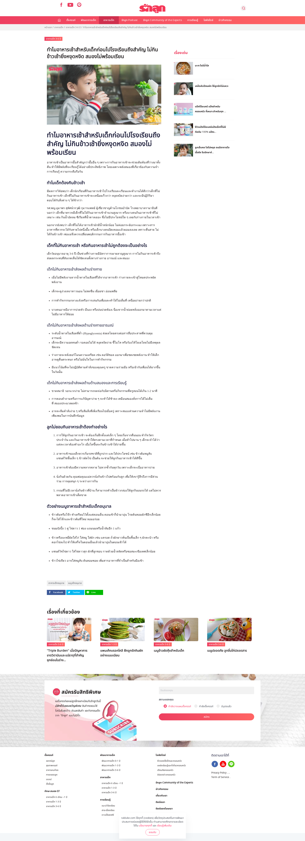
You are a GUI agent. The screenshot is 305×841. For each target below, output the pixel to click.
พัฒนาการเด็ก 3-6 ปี (111, 770)
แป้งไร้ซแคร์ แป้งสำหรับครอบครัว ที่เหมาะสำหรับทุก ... (210, 109)
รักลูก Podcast (130, 20)
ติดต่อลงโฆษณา (164, 808)
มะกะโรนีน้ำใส (202, 65)
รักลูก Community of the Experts (162, 20)
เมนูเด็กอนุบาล (75, 583)
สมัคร (207, 717)
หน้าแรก (48, 27)
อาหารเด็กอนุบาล (56, 583)
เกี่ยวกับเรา (161, 795)
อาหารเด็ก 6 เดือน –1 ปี (56, 797)
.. (229, 773)
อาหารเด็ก (108, 20)
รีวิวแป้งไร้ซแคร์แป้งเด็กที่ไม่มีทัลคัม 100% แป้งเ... (210, 129)
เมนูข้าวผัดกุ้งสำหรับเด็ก (169, 650)
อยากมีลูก (50, 761)
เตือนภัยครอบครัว (165, 770)
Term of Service (220, 777)
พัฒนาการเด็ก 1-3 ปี (111, 765)
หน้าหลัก (59, 20)
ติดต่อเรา (160, 802)
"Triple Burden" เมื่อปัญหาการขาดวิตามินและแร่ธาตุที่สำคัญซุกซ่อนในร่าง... (67, 655)
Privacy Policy (219, 773)
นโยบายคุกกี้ (145, 826)
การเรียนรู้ (192, 20)
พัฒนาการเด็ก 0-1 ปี (111, 761)
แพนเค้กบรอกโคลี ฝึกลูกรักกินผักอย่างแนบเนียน (121, 653)
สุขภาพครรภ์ (51, 765)
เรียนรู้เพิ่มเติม (164, 826)
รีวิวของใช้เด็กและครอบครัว (169, 761)
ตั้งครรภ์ (70, 20)
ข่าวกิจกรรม (225, 20)
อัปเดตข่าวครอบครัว (166, 774)
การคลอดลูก (51, 774)
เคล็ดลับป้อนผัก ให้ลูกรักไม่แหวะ (212, 86)
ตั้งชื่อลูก (50, 784)
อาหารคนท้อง (52, 770)
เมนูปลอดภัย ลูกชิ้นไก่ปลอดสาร (227, 650)
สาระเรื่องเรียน (108, 810)
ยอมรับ (152, 832)
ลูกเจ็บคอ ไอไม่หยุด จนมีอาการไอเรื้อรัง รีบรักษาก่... (212, 150)
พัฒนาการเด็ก (88, 20)
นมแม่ (49, 779)
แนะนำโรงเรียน (108, 805)
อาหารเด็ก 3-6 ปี (73, 27)
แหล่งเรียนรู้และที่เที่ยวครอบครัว (171, 765)
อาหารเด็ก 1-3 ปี (109, 644)
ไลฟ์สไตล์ (208, 20)
